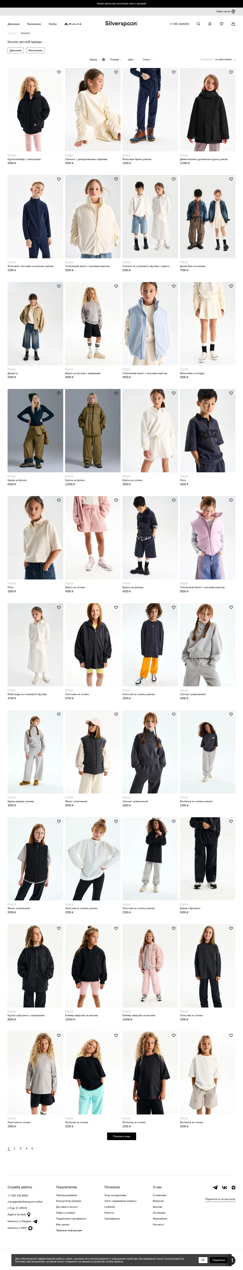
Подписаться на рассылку (220, 1199)
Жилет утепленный (76, 801)
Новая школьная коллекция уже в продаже (121, 3)
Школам (157, 1206)
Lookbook (109, 1206)
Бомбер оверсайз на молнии (81, 1015)
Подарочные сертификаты (71, 1218)
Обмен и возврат (65, 1212)
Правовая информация (69, 1230)
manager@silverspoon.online (25, 1201)
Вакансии (158, 1201)
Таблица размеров (66, 1195)
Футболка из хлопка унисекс (196, 801)
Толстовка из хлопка (77, 694)
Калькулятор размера (68, 1201)
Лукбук (53, 23)
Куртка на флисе (75, 480)
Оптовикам (159, 1212)
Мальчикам (35, 50)
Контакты (158, 1224)
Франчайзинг (160, 1218)
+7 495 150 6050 (18, 1195)
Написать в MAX (17, 1228)
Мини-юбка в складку (192, 373)
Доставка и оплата (66, 1206)
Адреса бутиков (17, 1214)
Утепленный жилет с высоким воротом (87, 266)
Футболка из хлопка (76, 1122)
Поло (183, 480)
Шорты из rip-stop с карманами (82, 373)
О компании (159, 1195)
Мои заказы (62, 1224)
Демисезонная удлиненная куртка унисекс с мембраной (205, 159)
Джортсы (13, 373)
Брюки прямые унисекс (21, 801)
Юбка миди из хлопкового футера (27, 694)
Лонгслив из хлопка (191, 1015)
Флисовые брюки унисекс (137, 159)
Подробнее (218, 1260)
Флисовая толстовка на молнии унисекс (31, 266)
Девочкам (16, 50)
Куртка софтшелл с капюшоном (26, 1015)
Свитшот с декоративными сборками (86, 159)
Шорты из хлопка (132, 480)
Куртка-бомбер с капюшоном (24, 159)
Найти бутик (223, 11)
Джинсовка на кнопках (193, 266)
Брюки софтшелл (190, 908)
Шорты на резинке (132, 587)
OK (203, 1260)
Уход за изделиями (115, 1195)
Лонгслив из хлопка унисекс (138, 694)
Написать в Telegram (19, 1221)
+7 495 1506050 (179, 23)
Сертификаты (112, 1218)
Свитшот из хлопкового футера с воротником (147, 266)
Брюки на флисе (17, 480)
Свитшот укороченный (192, 694)
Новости (109, 1212)
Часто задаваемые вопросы (120, 1201)
